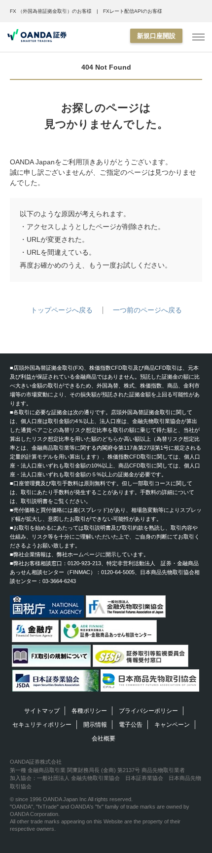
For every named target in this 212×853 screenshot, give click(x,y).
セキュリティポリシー (41, 724)
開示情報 (95, 724)
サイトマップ (42, 710)
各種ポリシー (89, 710)
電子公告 (130, 724)
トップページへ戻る (62, 310)
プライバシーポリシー (148, 710)
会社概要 (103, 738)
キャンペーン (172, 724)
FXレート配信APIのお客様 (132, 11)
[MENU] (198, 37)
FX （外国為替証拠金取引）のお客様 (51, 11)
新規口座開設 (156, 35)
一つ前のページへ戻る (147, 310)
